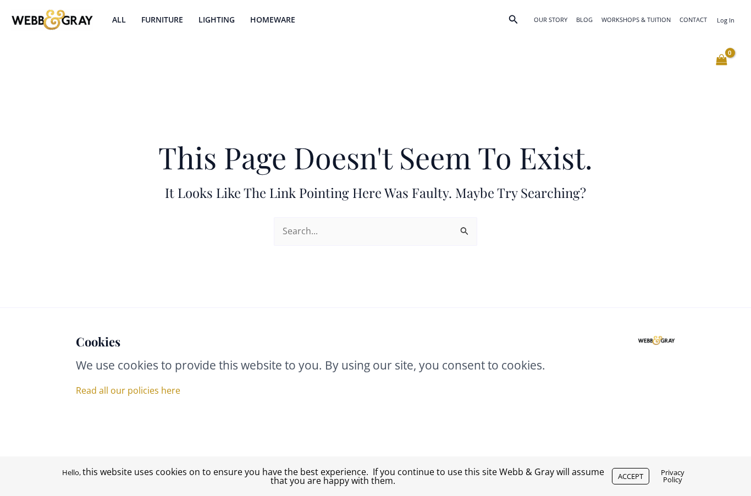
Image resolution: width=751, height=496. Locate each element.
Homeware (272, 19)
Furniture (162, 19)
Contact (693, 19)
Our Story (550, 19)
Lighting (216, 19)
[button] (513, 20)
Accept (630, 476)
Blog (584, 19)
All (119, 19)
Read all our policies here (128, 390)
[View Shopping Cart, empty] (721, 60)
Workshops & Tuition (636, 19)
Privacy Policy (672, 475)
